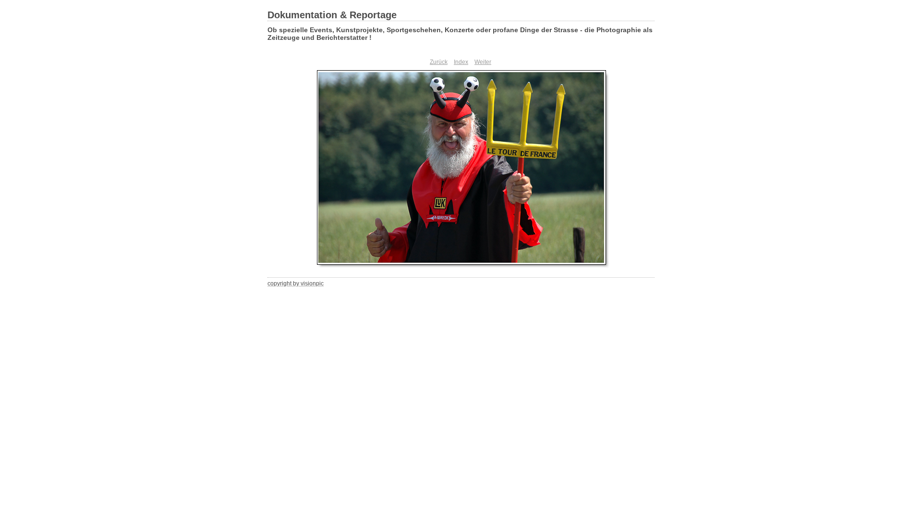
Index (461, 62)
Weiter (482, 62)
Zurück (439, 62)
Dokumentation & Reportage (332, 15)
